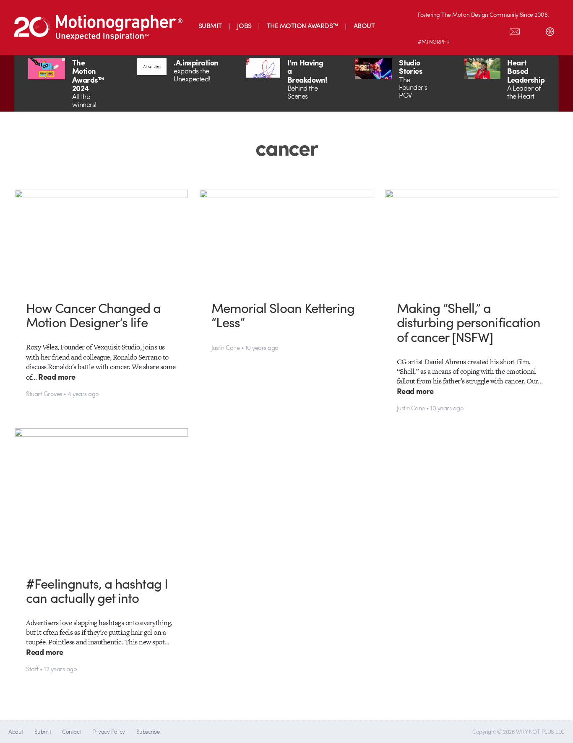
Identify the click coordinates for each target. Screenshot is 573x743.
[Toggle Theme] (549, 29)
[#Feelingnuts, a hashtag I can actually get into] (101, 495)
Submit (42, 731)
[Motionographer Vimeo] (461, 29)
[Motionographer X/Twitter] (497, 29)
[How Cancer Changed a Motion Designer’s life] (101, 238)
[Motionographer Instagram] (426, 29)
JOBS (244, 25)
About (15, 731)
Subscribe (147, 731)
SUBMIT (210, 25)
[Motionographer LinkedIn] (444, 29)
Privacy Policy (108, 731)
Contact (71, 731)
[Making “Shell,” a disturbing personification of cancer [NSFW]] (472, 238)
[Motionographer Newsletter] (514, 29)
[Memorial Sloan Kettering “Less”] (286, 238)
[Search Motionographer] (532, 29)
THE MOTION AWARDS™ (303, 25)
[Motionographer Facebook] (479, 29)
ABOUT (364, 25)
